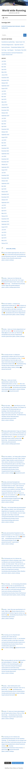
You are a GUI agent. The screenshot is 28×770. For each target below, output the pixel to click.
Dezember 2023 (5, 129)
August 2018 (4, 227)
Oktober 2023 (5, 132)
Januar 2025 (4, 104)
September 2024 (5, 115)
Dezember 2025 (5, 77)
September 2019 (5, 202)
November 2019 (5, 197)
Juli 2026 (4, 61)
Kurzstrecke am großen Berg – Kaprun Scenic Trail (13, 42)
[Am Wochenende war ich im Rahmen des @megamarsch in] (14, 570)
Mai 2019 (4, 208)
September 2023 (5, 134)
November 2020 (5, 178)
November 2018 (5, 221)
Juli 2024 (4, 118)
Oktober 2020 (5, 180)
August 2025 (4, 88)
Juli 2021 (4, 172)
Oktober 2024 (5, 113)
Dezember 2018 (5, 218)
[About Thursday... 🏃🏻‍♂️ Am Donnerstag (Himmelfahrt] (14, 595)
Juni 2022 (4, 156)
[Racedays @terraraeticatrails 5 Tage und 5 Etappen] (14, 442)
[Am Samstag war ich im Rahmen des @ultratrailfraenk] (14, 748)
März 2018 (4, 240)
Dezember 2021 (5, 159)
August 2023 (4, 137)
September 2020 (5, 183)
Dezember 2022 (5, 148)
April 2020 (4, 189)
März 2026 (4, 72)
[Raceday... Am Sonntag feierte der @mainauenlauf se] (14, 519)
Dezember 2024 (5, 107)
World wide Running (14, 10)
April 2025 (4, 99)
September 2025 (5, 85)
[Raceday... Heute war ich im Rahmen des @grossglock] (14, 289)
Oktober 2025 (5, 83)
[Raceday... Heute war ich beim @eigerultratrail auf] (14, 340)
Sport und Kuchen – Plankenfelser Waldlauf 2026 (13, 47)
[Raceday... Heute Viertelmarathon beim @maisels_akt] (14, 697)
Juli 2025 (4, 91)
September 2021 (5, 167)
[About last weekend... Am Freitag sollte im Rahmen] (14, 468)
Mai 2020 (4, 186)
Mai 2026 (4, 66)
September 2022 (5, 153)
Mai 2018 (4, 235)
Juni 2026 (4, 64)
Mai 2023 (4, 142)
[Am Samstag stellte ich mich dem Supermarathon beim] (14, 672)
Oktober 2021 (5, 164)
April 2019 (4, 210)
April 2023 (4, 145)
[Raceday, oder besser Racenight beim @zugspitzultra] (14, 493)
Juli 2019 (4, 205)
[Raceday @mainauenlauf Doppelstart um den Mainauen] (14, 544)
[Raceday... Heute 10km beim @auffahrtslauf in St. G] (14, 621)
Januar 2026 (4, 75)
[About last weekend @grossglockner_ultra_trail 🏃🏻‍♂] (14, 264)
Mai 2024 (4, 123)
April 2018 (4, 237)
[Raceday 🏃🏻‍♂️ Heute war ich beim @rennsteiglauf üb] (14, 722)
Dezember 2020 (5, 175)
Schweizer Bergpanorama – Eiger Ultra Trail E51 (13, 44)
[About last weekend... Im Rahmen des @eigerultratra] (14, 315)
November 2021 (5, 161)
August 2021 (4, 170)
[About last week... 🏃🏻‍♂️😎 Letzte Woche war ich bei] (14, 417)
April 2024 (4, 126)
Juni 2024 (4, 121)
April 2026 (4, 69)
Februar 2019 (5, 216)
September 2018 (5, 224)
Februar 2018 (5, 243)
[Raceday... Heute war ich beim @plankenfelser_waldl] (14, 391)
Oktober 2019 (5, 199)
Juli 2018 (4, 229)
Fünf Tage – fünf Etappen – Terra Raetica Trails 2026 (14, 50)
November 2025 (5, 80)
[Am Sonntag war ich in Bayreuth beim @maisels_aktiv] (14, 646)
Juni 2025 (4, 94)
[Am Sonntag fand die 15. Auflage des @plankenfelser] (14, 366)
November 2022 (5, 151)
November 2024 (5, 110)
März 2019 (4, 213)
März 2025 (4, 102)
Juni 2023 (4, 140)
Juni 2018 (4, 232)
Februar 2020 (5, 191)
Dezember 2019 (5, 194)
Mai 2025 (4, 96)
